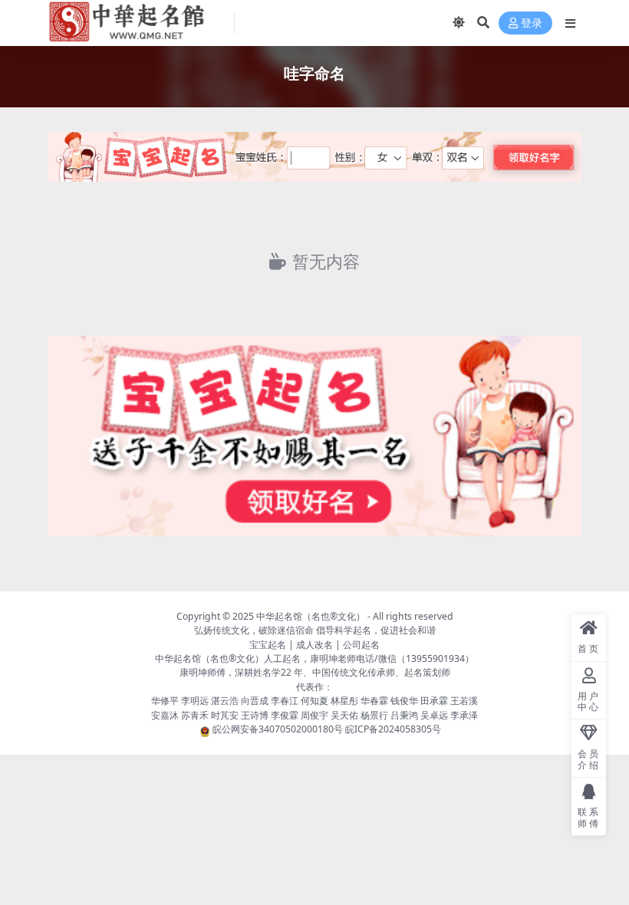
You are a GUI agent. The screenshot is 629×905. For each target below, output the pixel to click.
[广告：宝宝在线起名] (314, 161)
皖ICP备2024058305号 (393, 729)
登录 (531, 23)
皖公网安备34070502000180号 (278, 729)
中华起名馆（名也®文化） (310, 616)
